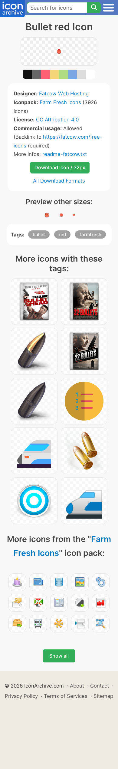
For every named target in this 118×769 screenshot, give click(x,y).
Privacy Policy (21, 696)
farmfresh (90, 234)
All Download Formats (59, 181)
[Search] (94, 7)
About (77, 686)
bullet (39, 234)
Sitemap (103, 696)
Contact (99, 686)
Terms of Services (65, 696)
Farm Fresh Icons (60, 102)
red (62, 234)
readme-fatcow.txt (64, 154)
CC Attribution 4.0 (57, 120)
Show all (59, 656)
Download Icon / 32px (59, 167)
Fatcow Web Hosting (64, 94)
